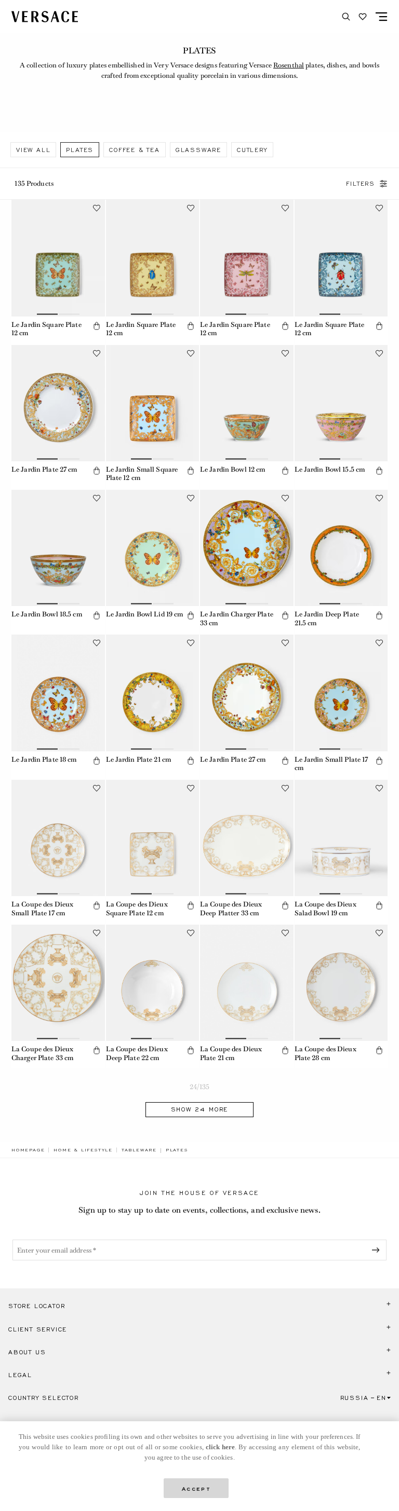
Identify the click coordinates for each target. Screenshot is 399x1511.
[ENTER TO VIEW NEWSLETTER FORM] (378, 1250)
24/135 (200, 1086)
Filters (360, 183)
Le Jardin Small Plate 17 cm (331, 764)
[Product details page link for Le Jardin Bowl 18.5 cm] (58, 548)
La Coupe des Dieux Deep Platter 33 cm (231, 908)
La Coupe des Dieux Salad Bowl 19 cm (325, 908)
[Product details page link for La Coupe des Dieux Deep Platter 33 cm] (247, 838)
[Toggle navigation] (381, 16)
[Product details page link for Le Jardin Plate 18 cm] (58, 693)
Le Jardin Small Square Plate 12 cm (142, 474)
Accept (196, 1488)
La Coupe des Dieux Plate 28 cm (325, 1053)
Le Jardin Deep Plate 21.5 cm (327, 618)
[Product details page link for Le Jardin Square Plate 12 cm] (58, 258)
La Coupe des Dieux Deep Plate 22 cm (137, 1053)
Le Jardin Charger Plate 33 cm (236, 618)
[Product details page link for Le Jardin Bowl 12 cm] (247, 403)
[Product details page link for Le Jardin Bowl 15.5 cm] (341, 403)
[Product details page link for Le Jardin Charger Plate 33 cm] (247, 548)
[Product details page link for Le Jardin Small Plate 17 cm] (341, 693)
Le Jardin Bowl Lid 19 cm (144, 614)
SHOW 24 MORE (200, 1109)
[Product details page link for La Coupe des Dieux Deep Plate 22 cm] (153, 983)
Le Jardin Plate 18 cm (44, 759)
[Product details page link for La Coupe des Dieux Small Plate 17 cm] (58, 838)
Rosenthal (288, 65)
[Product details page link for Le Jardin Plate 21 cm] (153, 693)
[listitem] (33, 149)
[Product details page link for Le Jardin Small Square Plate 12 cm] (153, 403)
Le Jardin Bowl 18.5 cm (46, 614)
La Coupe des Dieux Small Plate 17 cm (42, 908)
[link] (28, 1149)
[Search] (346, 16)
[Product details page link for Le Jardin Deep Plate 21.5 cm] (341, 548)
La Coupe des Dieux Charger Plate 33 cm (42, 1053)
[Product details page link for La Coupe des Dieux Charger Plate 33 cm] (58, 983)
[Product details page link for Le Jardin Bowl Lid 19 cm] (153, 548)
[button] (96, 326)
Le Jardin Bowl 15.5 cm (330, 469)
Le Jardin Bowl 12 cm (232, 469)
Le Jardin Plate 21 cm (138, 759)
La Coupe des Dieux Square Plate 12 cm (137, 908)
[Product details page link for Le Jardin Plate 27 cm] (58, 403)
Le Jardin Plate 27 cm (44, 469)
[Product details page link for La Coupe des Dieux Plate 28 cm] (341, 983)
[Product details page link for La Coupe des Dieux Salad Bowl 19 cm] (341, 838)
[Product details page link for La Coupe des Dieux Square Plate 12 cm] (153, 838)
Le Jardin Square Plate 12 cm (46, 329)
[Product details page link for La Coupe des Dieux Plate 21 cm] (247, 983)
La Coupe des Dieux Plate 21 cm (231, 1053)
